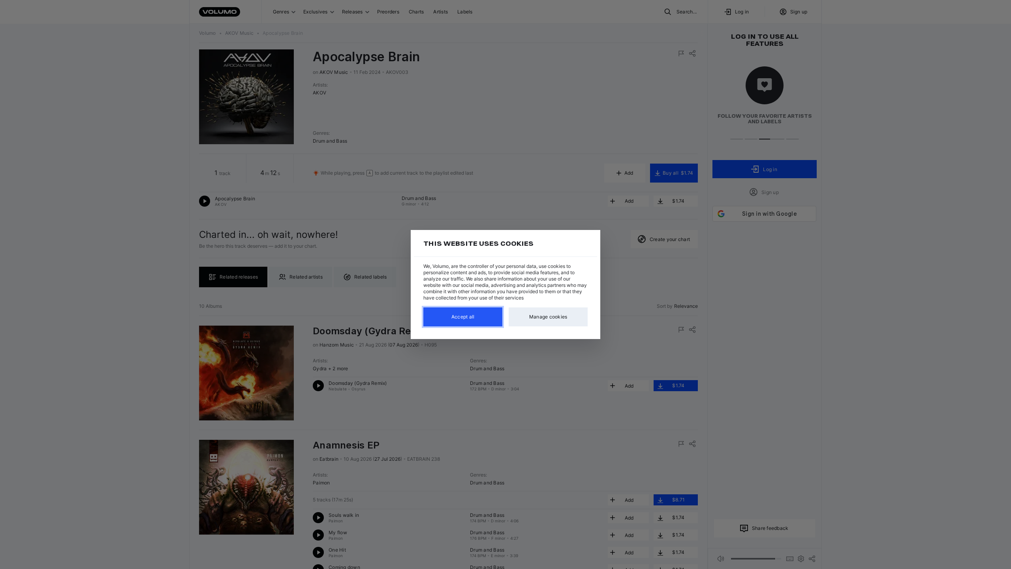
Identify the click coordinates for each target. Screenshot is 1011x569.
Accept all (463, 317)
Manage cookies (548, 317)
